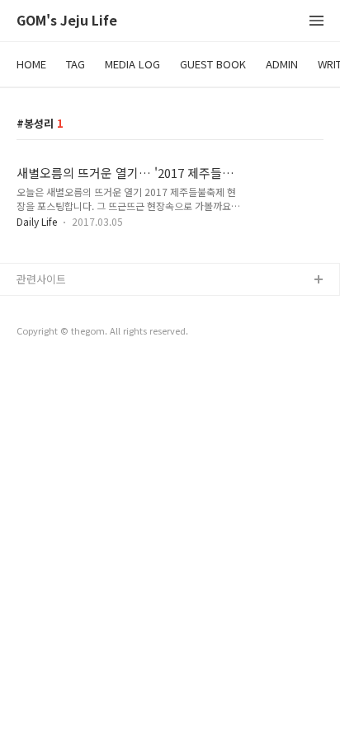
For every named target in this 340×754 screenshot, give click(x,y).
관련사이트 (41, 279)
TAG (75, 64)
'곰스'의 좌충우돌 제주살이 (78, 307)
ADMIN (282, 64)
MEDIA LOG (132, 64)
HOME (31, 64)
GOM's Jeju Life (67, 21)
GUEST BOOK (213, 64)
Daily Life (37, 221)
